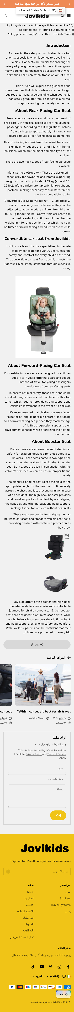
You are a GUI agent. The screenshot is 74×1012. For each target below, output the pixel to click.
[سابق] (70, 4)
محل (68, 892)
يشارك (34, 644)
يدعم (68, 911)
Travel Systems (61, 905)
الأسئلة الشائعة (25, 911)
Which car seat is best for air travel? (44, 711)
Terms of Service (56, 754)
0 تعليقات (61, 722)
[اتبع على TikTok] (33, 966)
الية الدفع (28, 930)
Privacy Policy (34, 754)
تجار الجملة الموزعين (21, 937)
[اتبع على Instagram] (59, 966)
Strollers (65, 898)
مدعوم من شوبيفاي (40, 1001)
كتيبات (30, 905)
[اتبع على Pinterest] (50, 966)
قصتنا (30, 892)
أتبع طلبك (28, 917)
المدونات (29, 924)
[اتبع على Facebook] (68, 966)
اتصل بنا (29, 898)
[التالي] (4, 4)
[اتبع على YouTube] (42, 966)
